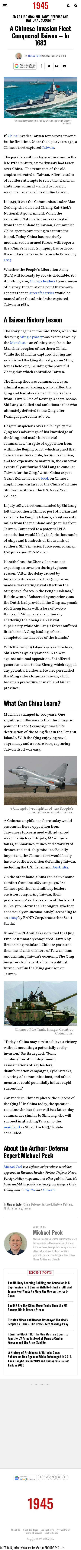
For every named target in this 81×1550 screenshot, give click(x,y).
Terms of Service (33, 1532)
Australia (60, 867)
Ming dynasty (31, 337)
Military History (13, 1208)
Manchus (18, 343)
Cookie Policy (51, 1532)
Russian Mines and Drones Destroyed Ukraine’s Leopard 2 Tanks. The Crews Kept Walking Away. (38, 1322)
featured (47, 1204)
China (13, 136)
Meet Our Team (30, 1529)
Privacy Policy (63, 1529)
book (45, 478)
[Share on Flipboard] (56, 66)
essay (13, 918)
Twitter (30, 1190)
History (57, 1204)
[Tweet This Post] (49, 66)
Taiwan (48, 147)
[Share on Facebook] (41, 66)
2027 (7, 260)
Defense (35, 1204)
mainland (12, 1127)
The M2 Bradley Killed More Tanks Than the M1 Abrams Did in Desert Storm (37, 1307)
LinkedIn (49, 1190)
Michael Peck (34, 55)
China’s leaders (42, 281)
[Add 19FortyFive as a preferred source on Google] (25, 66)
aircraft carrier (41, 293)
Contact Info (47, 1529)
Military (67, 1204)
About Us (15, 1529)
